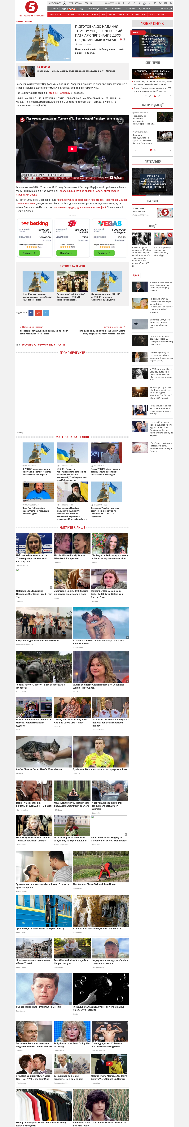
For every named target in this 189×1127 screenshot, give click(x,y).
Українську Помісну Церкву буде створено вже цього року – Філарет (76, 71)
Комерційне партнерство (139, 209)
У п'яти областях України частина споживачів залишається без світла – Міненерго (153, 91)
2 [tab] (150, 96)
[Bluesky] (160, 3)
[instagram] (128, 3)
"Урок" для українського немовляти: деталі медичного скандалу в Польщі (161, 447)
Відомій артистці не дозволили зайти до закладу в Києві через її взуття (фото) (161, 356)
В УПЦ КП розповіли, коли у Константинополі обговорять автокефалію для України (37, 472)
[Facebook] (123, 3)
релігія (61, 345)
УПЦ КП (52, 345)
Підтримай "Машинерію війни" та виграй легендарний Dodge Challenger (143, 120)
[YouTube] (165, 3)
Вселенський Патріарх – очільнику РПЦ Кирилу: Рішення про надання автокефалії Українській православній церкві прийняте (72, 513)
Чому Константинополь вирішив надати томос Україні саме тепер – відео (37, 297)
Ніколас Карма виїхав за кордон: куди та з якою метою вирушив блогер (160, 410)
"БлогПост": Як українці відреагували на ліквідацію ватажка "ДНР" (36, 511)
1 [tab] (146, 96)
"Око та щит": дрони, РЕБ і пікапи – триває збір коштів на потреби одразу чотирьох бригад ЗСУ (144, 140)
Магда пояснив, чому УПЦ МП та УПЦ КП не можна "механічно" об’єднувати (105, 297)
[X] (149, 3)
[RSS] (170, 3)
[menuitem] (53, 8)
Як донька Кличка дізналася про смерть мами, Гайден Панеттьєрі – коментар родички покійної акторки (161, 305)
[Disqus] (72, 395)
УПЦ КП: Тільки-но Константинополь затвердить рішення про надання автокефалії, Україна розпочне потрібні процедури (71, 474)
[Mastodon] (155, 3)
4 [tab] (159, 96)
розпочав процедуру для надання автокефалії (79, 207)
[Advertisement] (72, 236)
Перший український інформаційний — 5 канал (31, 9)
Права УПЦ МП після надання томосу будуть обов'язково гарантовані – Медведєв (105, 472)
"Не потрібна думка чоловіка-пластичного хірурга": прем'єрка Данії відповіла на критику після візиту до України (161, 429)
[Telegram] (139, 3)
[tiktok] (134, 3)
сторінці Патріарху (59, 92)
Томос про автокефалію (35, 345)
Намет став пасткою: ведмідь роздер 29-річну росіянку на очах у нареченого (161, 340)
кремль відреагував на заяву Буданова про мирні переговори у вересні (161, 286)
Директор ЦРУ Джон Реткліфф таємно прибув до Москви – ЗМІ (160, 324)
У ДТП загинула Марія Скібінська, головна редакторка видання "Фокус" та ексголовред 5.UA (161, 374)
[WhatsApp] (144, 3)
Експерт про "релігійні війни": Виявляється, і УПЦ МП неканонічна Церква (71, 297)
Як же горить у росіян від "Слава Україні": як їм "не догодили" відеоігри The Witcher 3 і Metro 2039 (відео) (161, 392)
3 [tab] (155, 96)
